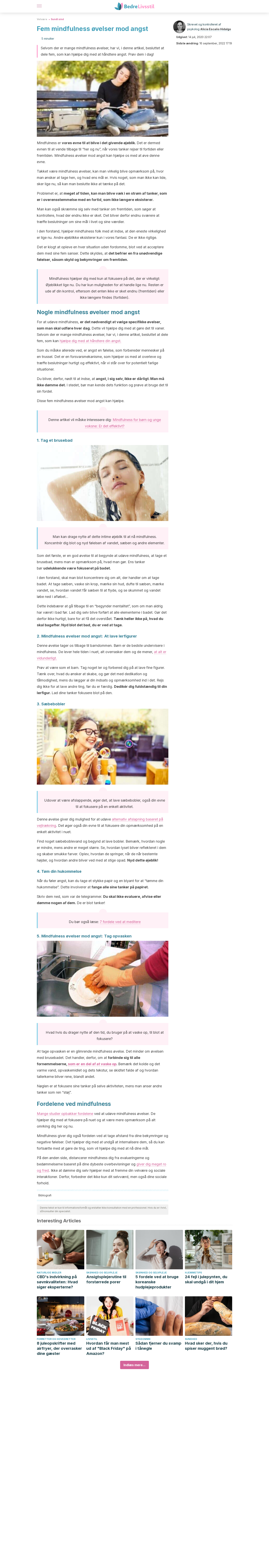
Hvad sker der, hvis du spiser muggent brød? (206, 1346)
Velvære (42, 19)
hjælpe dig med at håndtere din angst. (90, 341)
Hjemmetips (193, 1272)
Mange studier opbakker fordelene (65, 1114)
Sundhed (191, 1339)
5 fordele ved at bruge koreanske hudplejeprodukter (157, 1281)
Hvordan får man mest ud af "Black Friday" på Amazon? (108, 1348)
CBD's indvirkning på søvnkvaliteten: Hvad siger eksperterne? (57, 1281)
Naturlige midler (49, 1272)
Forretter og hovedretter (56, 1339)
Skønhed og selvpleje (102, 1272)
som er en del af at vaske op (92, 1064)
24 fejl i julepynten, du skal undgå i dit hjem (206, 1279)
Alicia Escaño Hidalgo (215, 29)
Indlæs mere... (134, 1365)
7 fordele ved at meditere (120, 922)
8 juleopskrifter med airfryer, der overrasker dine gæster (59, 1348)
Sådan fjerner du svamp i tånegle (158, 1346)
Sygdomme (143, 1339)
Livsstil (91, 1339)
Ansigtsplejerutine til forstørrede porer (106, 1279)
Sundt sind (57, 19)
